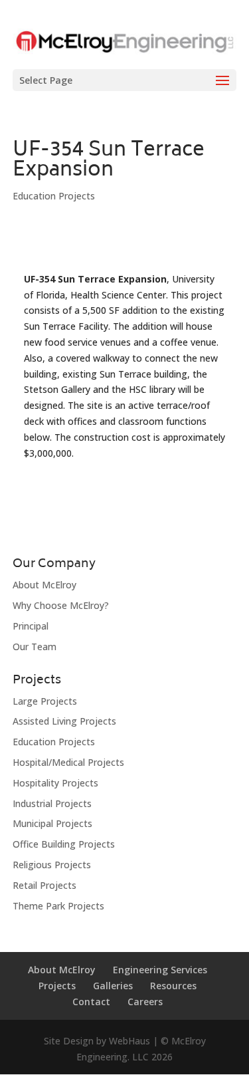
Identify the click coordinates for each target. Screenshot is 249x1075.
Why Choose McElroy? (61, 605)
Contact (91, 1001)
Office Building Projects (64, 844)
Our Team (34, 646)
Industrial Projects (52, 803)
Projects (57, 985)
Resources (173, 985)
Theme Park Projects (58, 905)
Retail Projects (44, 885)
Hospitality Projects (55, 782)
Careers (145, 1001)
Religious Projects (52, 864)
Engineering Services (160, 969)
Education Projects (54, 195)
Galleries (113, 985)
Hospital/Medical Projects (68, 762)
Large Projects (45, 701)
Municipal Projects (52, 823)
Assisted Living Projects (64, 721)
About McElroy (44, 584)
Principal (30, 626)
